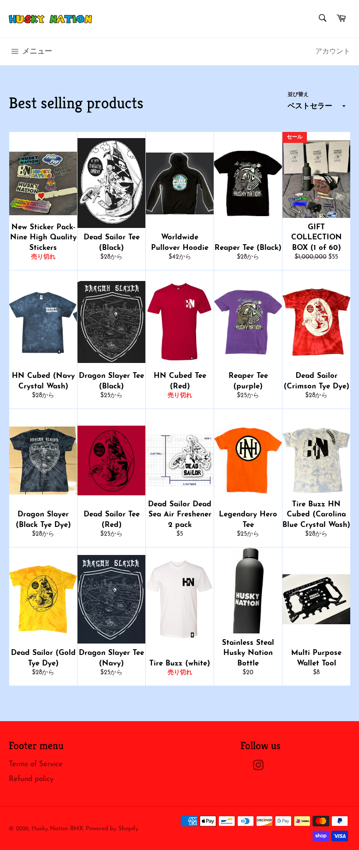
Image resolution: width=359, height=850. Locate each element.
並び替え (298, 94)
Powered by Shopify (112, 829)
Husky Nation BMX (57, 829)
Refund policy (31, 779)
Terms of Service (36, 764)
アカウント (332, 51)
